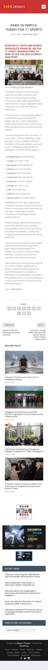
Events (24, 652)
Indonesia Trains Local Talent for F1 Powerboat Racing (21, 378)
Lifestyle (14, 649)
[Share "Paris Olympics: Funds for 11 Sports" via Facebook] (9, 308)
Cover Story (27, 34)
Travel (22, 649)
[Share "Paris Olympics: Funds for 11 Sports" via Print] (28, 313)
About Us (25, 655)
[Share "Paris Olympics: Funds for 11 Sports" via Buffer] (38, 308)
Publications (35, 655)
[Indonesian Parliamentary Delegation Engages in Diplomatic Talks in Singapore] (24, 434)
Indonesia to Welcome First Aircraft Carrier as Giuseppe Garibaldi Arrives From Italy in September (23, 611)
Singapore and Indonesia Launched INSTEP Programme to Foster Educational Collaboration (24, 414)
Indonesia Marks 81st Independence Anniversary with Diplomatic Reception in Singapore (22, 593)
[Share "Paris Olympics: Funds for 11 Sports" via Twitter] (14, 308)
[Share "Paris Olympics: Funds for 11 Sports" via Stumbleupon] (19, 313)
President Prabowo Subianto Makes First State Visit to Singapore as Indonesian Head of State (23, 486)
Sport (35, 34)
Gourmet (30, 649)
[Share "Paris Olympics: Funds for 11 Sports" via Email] (24, 313)
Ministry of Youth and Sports (22, 87)
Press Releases (14, 655)
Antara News (16, 289)
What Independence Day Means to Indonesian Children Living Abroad (19, 584)
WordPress (24, 646)
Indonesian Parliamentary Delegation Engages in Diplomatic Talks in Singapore (24, 450)
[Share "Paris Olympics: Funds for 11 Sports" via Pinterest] (28, 308)
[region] (24, 544)
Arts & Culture (34, 652)
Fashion (39, 649)
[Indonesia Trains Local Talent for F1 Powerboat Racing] (24, 362)
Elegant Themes (23, 643)
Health (17, 652)
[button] (24, 537)
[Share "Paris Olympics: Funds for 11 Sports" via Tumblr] (24, 308)
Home (7, 649)
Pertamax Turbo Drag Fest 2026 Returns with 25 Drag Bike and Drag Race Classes (22, 575)
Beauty (10, 652)
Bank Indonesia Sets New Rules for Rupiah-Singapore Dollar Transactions (23, 602)
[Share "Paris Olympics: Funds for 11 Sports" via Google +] (19, 308)
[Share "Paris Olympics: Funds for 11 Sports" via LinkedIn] (33, 308)
